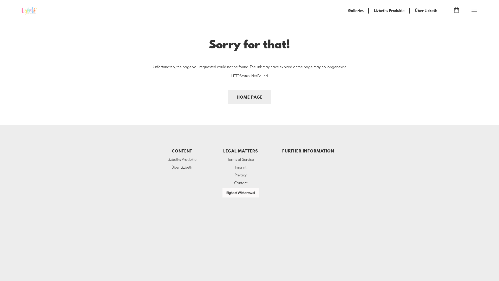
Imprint (240, 167)
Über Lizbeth (426, 11)
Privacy (241, 175)
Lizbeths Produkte (389, 11)
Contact (240, 183)
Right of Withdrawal (240, 193)
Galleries (356, 11)
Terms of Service (240, 160)
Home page (249, 97)
